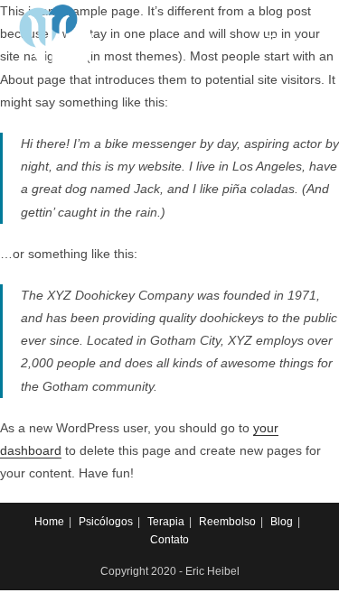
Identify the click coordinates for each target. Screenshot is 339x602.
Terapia (165, 521)
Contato (169, 539)
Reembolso (227, 521)
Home (49, 521)
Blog (281, 521)
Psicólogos (106, 521)
